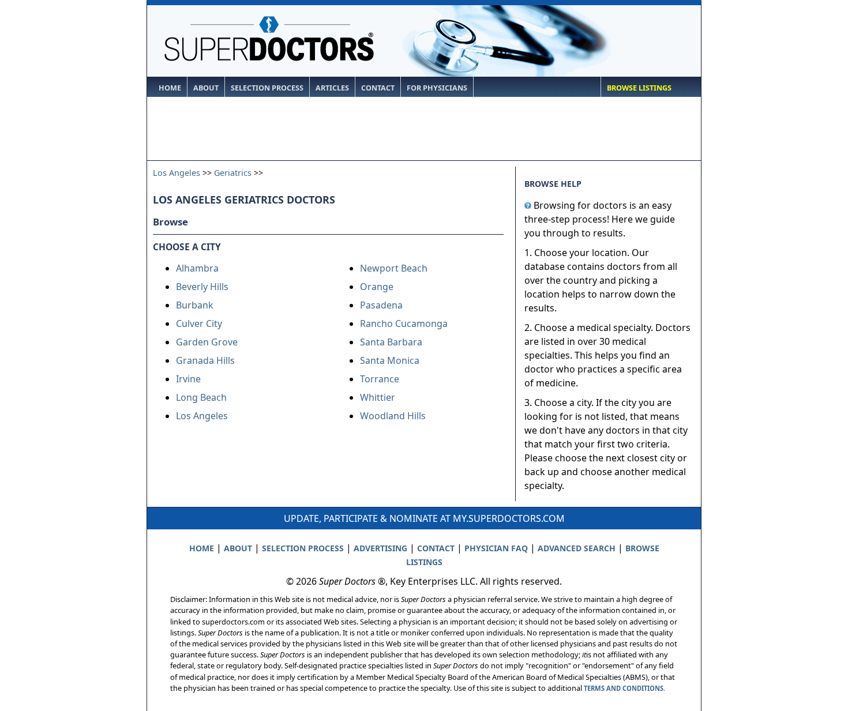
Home (170, 88)
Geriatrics (233, 172)
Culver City (199, 323)
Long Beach (201, 397)
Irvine (188, 379)
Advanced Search (577, 548)
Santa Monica (389, 360)
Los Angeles (176, 172)
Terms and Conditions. (624, 688)
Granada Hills (205, 360)
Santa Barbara (391, 342)
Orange (376, 286)
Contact (378, 88)
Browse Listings (639, 88)
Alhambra (197, 268)
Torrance (379, 379)
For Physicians (437, 88)
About (206, 88)
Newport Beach (393, 268)
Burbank (194, 305)
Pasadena (381, 305)
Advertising (380, 548)
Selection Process (267, 88)
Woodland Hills (393, 415)
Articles (332, 88)
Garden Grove (207, 342)
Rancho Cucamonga (404, 323)
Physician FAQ (496, 548)
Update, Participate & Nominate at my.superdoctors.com (424, 518)
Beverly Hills (202, 286)
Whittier (377, 397)
